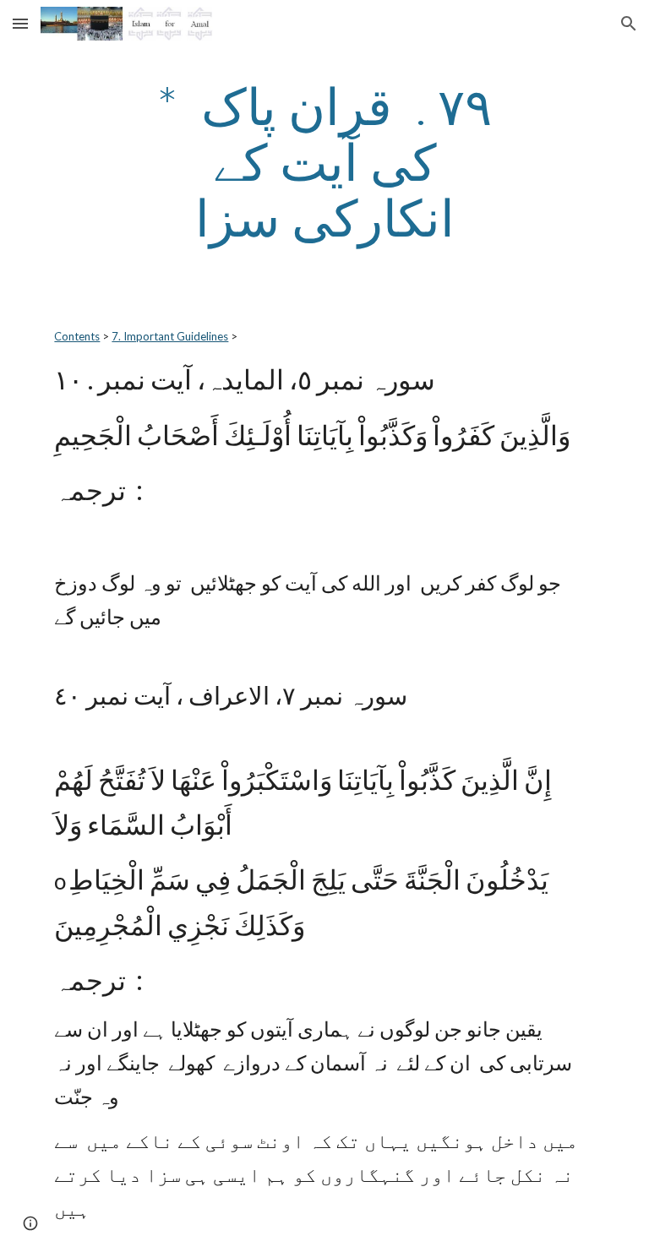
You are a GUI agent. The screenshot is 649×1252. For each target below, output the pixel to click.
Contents (77, 336)
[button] (20, 23)
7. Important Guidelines (170, 336)
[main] (324, 161)
